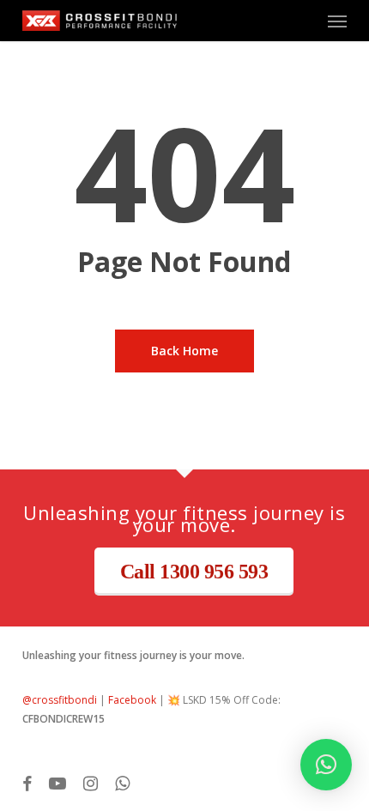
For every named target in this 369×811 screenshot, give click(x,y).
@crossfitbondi (59, 700)
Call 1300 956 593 (194, 571)
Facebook (132, 700)
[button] (337, 20)
